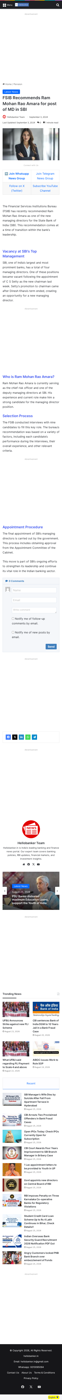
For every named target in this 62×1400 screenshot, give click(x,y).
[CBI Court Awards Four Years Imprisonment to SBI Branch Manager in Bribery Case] (12, 1152)
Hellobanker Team (16, 117)
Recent (31, 1083)
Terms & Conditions (44, 1372)
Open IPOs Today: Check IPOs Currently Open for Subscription (41, 1135)
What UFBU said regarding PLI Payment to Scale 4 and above (16, 1063)
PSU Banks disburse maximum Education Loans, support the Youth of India (30, 899)
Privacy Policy (31, 1378)
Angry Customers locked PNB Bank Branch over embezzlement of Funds (41, 1256)
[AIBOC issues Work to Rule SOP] (46, 1048)
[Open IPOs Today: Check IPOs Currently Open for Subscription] (12, 1136)
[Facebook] (8, 737)
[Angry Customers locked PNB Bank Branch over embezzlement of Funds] (12, 1257)
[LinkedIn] (21, 737)
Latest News (11, 91)
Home (8, 84)
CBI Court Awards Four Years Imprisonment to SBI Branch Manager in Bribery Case (41, 1152)
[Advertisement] (31, 47)
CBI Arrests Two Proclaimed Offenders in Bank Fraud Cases (40, 1118)
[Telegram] (34, 737)
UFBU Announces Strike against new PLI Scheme (15, 1024)
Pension (18, 84)
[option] (31, 891)
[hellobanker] (22, 4)
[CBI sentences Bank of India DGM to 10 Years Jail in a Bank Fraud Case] (46, 1009)
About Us (27, 1372)
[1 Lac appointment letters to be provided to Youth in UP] (12, 1169)
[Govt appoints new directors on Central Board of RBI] (12, 1185)
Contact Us (13, 1372)
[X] (14, 737)
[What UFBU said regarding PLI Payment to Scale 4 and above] (16, 1048)
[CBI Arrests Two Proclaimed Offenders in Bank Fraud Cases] (12, 1119)
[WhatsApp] (27, 737)
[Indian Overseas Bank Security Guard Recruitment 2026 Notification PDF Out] (12, 1241)
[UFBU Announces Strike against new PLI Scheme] (16, 1009)
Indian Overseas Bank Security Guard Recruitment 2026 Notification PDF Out (40, 1240)
